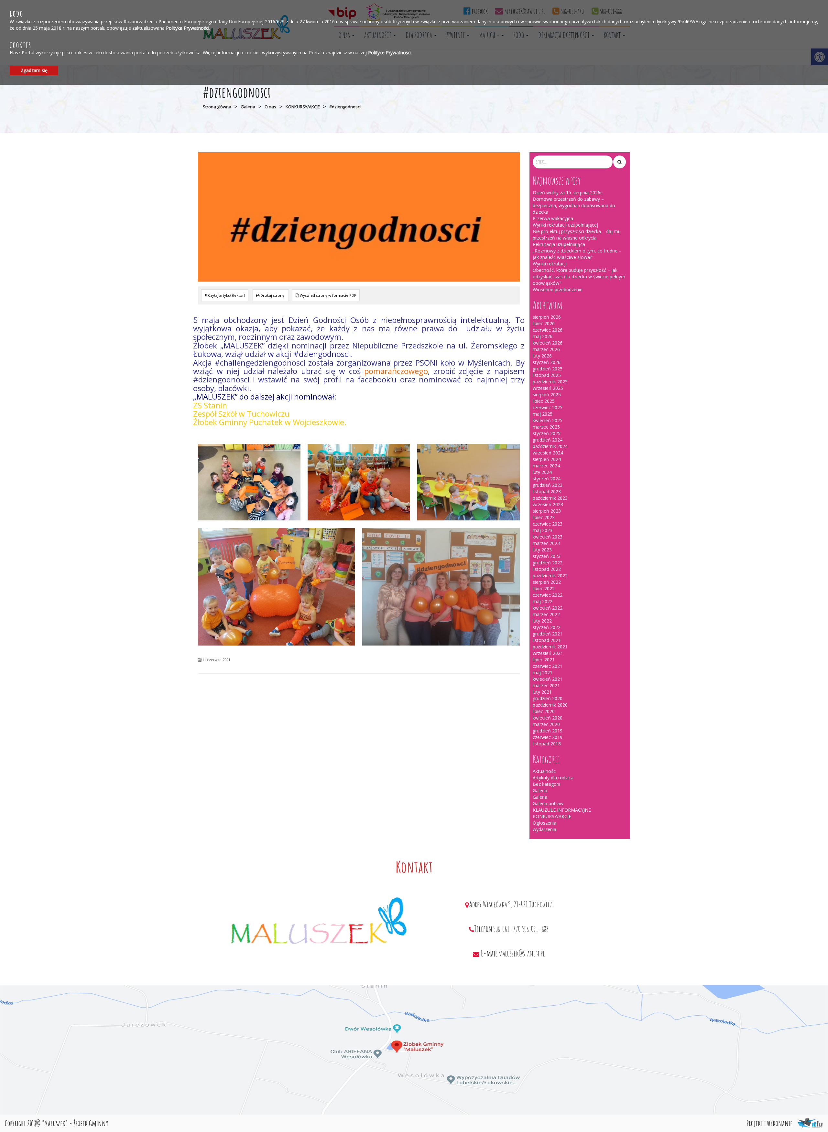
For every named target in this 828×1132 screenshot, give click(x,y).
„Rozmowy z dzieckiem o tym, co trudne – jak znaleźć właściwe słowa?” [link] (577, 254)
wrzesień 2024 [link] (548, 453)
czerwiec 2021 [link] (547, 666)
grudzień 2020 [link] (547, 698)
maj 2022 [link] (542, 601)
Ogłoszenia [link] (544, 823)
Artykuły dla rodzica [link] (553, 777)
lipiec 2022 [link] (544, 588)
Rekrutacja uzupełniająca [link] (559, 244)
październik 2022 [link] (550, 575)
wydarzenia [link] (544, 829)
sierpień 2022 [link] (547, 582)
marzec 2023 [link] (546, 543)
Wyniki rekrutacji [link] (550, 264)
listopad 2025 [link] (547, 375)
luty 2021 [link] (542, 692)
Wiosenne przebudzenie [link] (558, 289)
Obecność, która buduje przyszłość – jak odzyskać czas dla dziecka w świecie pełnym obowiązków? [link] (579, 276)
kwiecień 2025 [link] (547, 420)
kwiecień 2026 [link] (547, 343)
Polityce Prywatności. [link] (390, 52)
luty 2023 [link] (542, 550)
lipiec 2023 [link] (544, 517)
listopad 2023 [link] (547, 491)
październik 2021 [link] (550, 647)
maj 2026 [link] (542, 336)
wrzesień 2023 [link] (548, 504)
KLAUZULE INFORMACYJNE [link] (562, 810)
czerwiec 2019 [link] (547, 737)
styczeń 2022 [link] (547, 627)
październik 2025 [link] (550, 382)
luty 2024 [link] (542, 472)
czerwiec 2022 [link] (547, 595)
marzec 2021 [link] (546, 685)
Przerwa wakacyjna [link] (553, 218)
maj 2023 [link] (542, 530)
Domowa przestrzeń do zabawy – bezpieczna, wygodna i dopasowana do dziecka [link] (574, 205)
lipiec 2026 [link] (544, 323)
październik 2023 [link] (550, 498)
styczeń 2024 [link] (547, 478)
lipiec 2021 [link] (544, 660)
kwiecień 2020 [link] (547, 718)
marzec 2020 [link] (546, 724)
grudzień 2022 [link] (547, 563)
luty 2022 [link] (542, 621)
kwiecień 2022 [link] (547, 608)
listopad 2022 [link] (547, 569)
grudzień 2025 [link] (547, 369)
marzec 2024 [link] (546, 466)
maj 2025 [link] (542, 414)
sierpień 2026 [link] (547, 317)
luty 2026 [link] (542, 356)
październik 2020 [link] (550, 705)
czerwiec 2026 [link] (547, 330)
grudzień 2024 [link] (547, 440)
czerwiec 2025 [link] (547, 407)
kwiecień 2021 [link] (547, 679)
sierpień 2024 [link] (547, 459)
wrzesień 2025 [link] (548, 388)
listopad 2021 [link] (547, 640)
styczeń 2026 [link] (547, 362)
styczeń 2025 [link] (547, 433)
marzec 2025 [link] (546, 427)
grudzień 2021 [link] (547, 634)
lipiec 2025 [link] (544, 401)
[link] (271, 295)
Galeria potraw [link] (548, 803)
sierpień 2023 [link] (547, 511)
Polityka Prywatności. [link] (188, 28)
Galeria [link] (248, 107)
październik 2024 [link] (550, 446)
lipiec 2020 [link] (544, 711)
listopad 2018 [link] (547, 744)
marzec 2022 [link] (546, 614)
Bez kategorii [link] (546, 784)
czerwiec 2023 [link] (547, 524)
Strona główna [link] (217, 107)
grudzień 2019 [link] (547, 731)
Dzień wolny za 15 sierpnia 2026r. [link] (568, 192)
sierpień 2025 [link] (547, 394)
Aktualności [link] (545, 771)
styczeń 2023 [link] (547, 556)
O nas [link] (270, 107)
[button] (619, 161)
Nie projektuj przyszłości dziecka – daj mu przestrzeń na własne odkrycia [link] (577, 234)
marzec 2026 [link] (546, 349)
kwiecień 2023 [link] (547, 537)
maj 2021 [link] (542, 672)
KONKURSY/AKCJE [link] (303, 107)
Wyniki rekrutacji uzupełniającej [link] (565, 225)
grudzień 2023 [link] (547, 485)
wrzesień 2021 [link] (548, 653)
